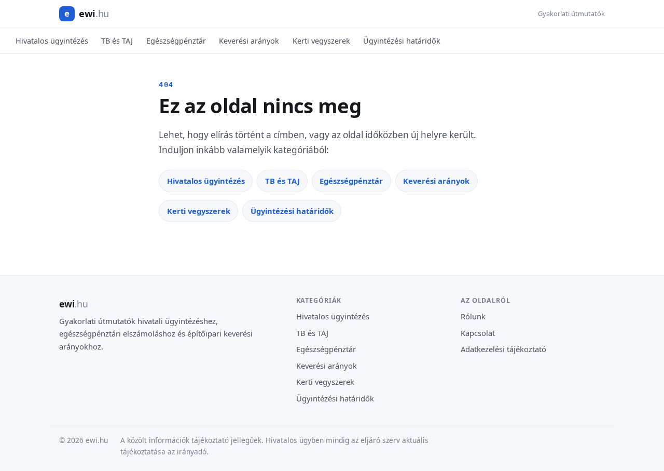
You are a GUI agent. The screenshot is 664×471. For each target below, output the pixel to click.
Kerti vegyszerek (321, 41)
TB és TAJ (117, 41)
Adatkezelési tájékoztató (503, 349)
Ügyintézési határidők (401, 41)
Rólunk (473, 316)
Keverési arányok (249, 41)
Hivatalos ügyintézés (52, 41)
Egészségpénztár (176, 41)
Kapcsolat (478, 333)
